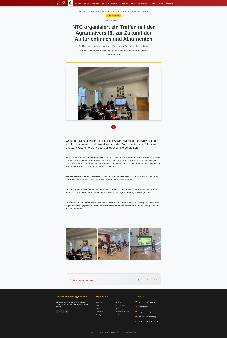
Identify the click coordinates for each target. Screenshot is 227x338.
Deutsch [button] (170, 3)
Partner (153, 3)
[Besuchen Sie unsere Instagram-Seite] (62, 311)
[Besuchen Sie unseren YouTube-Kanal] (66, 311)
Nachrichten (95, 3)
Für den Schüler (120, 305)
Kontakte (160, 3)
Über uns (99, 308)
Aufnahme (114, 3)
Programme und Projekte (122, 311)
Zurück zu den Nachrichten (83, 280)
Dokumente (105, 3)
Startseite (78, 3)
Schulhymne (100, 315)
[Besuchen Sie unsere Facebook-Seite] (58, 311)
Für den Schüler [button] (142, 3)
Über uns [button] (86, 3)
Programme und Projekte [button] (127, 3)
